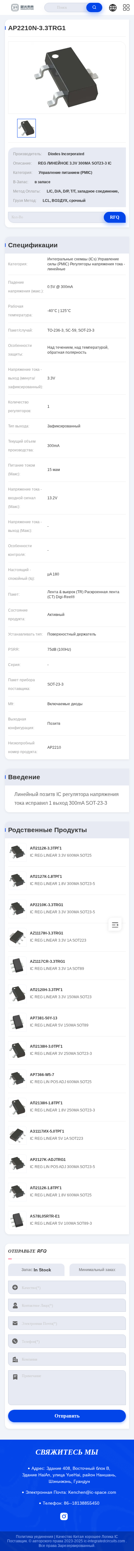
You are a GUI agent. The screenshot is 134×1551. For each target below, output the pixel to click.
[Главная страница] (22, 7)
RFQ (114, 217)
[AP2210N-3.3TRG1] (67, 78)
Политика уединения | (35, 1537)
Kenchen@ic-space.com (71, 1492)
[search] (94, 7)
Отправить (67, 1415)
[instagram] (64, 1516)
